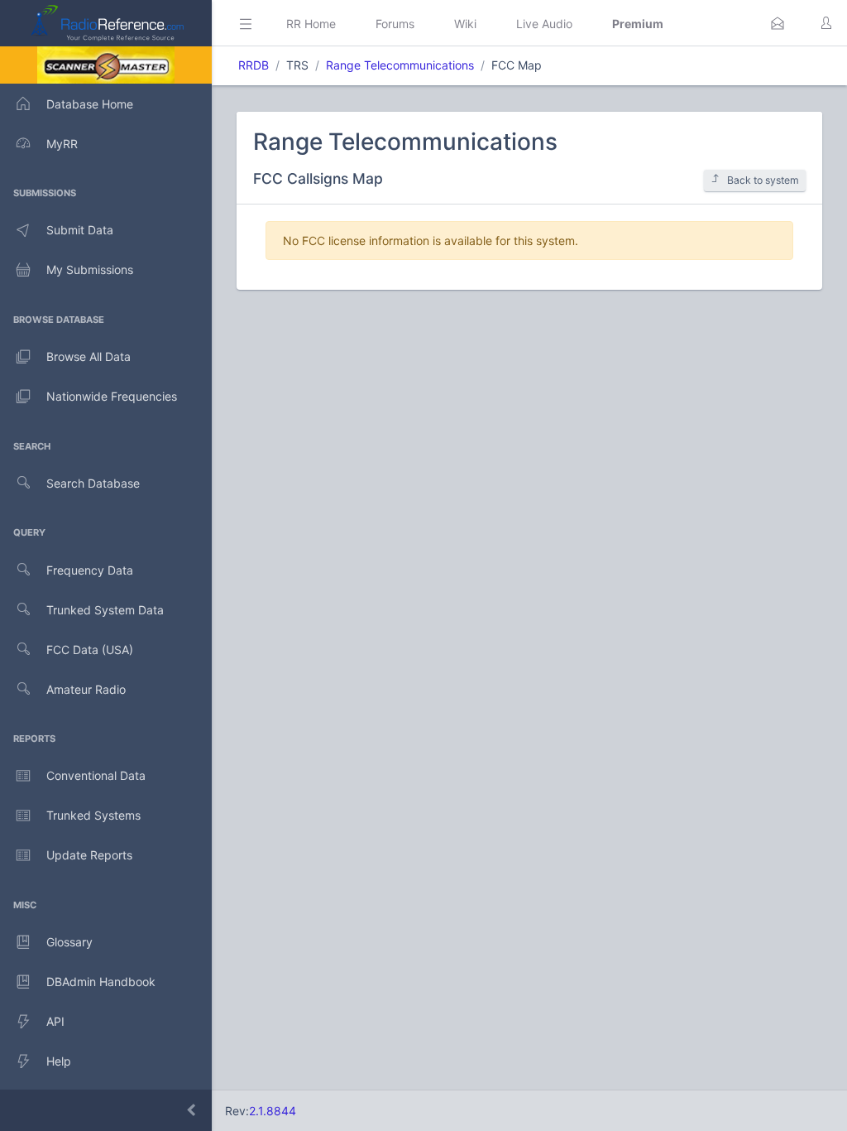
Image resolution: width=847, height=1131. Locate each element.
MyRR (62, 144)
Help (58, 1061)
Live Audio (544, 24)
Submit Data (79, 230)
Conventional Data (96, 775)
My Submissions (89, 269)
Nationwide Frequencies (111, 396)
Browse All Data (88, 356)
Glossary (69, 942)
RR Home (311, 24)
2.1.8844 (272, 1111)
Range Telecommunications (400, 65)
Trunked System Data (105, 610)
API (55, 1021)
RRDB (253, 65)
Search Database (93, 483)
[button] (777, 23)
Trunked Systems (93, 815)
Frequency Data (89, 570)
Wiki (465, 24)
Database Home (89, 104)
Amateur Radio (86, 689)
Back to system (763, 180)
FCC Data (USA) (89, 650)
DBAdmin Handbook (101, 982)
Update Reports (89, 855)
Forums (395, 24)
